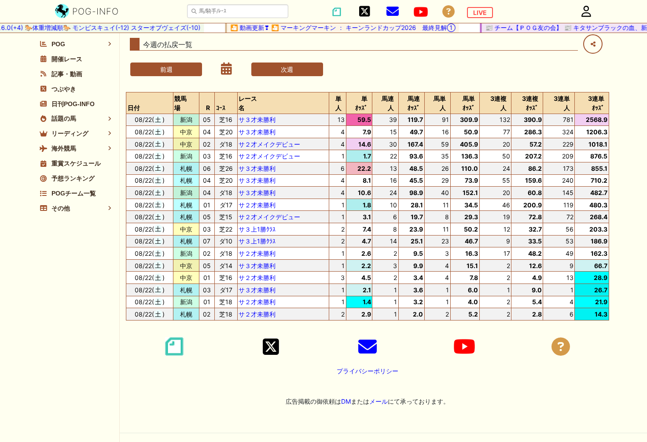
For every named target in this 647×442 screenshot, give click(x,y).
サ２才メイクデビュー (269, 144)
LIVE (480, 12)
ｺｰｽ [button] (220, 107)
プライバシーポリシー (367, 371)
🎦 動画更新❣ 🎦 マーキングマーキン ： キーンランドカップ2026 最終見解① (338, 27)
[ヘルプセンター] (448, 11)
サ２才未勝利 (257, 205)
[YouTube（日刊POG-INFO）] (421, 12)
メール (378, 401)
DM (346, 401)
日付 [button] (134, 107)
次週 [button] (287, 69)
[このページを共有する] (593, 44)
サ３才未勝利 (257, 119)
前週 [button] (166, 69)
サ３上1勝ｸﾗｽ (257, 229)
